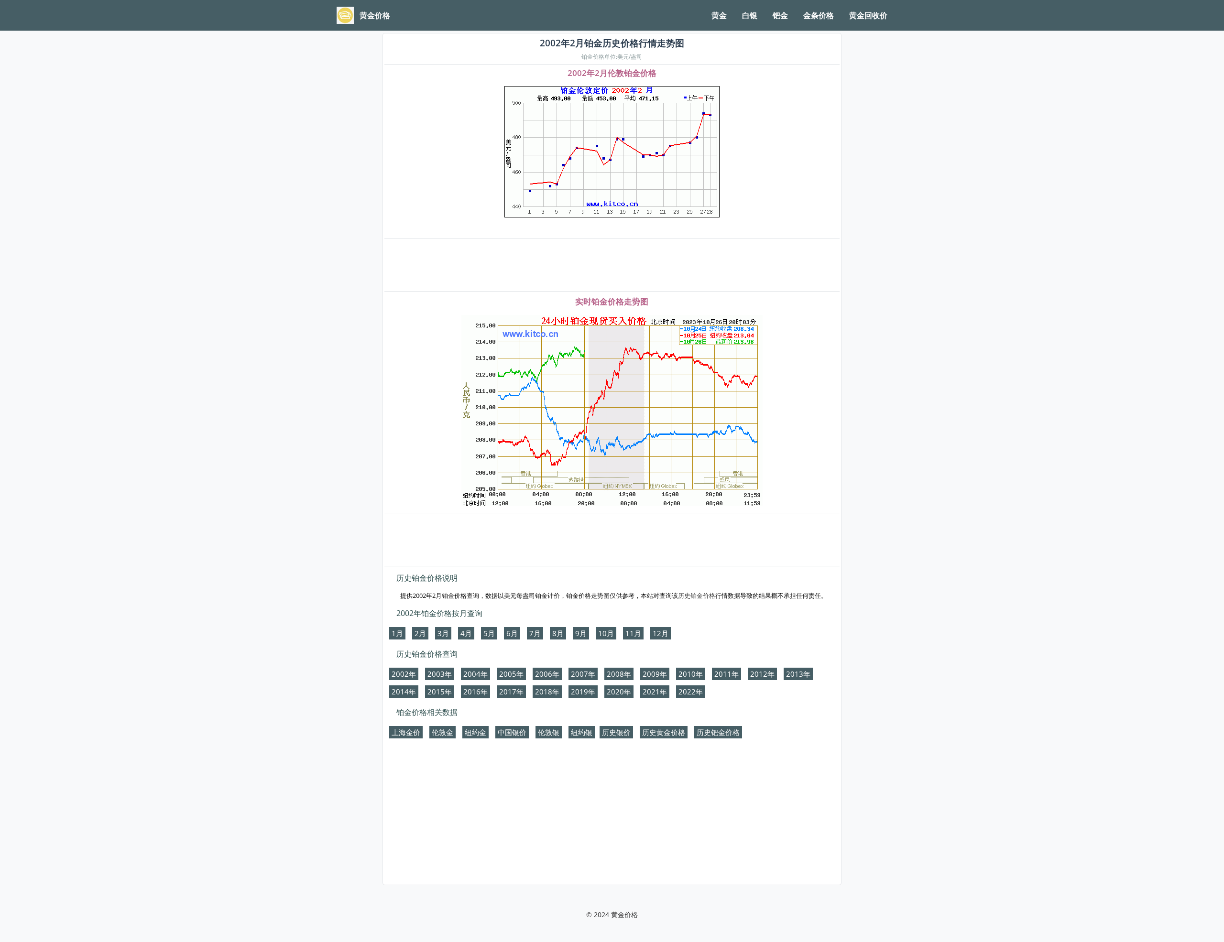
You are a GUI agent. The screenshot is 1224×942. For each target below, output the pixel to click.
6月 (512, 633)
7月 (535, 633)
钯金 (780, 15)
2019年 (583, 691)
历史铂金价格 (696, 595)
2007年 (583, 674)
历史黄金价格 (663, 732)
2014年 (404, 691)
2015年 (439, 691)
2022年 (690, 691)
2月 (420, 633)
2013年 (798, 674)
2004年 (475, 674)
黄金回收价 (868, 15)
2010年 (690, 674)
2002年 (404, 674)
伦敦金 (442, 732)
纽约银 (581, 732)
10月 (606, 633)
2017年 (511, 691)
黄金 (719, 15)
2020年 (619, 691)
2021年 (655, 691)
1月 (397, 633)
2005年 (511, 674)
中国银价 (512, 732)
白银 (749, 15)
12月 (660, 633)
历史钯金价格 (718, 732)
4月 (466, 633)
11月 (633, 633)
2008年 (619, 674)
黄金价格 (624, 914)
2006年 (547, 674)
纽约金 (475, 732)
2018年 (547, 691)
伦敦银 (548, 732)
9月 (581, 633)
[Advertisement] (612, 265)
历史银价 (616, 732)
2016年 (475, 691)
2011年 (726, 674)
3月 (443, 633)
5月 (489, 633)
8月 (558, 633)
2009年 (655, 674)
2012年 (762, 674)
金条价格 (818, 15)
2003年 (439, 674)
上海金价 (406, 732)
